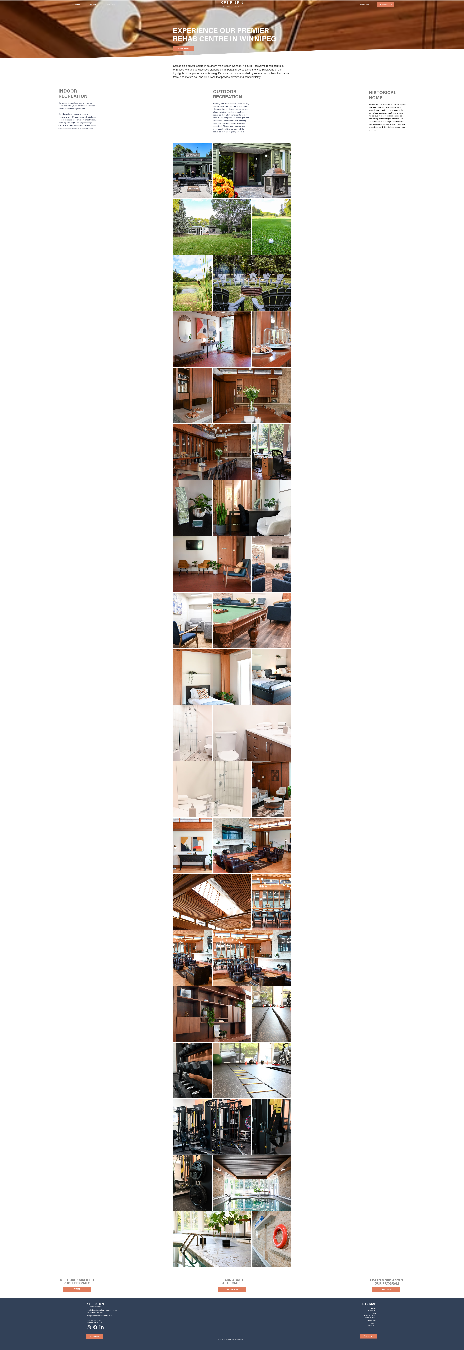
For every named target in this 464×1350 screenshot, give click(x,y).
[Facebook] (95, 1327)
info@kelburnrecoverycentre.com (99, 1316)
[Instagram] (88, 1327)
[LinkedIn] (101, 1327)
